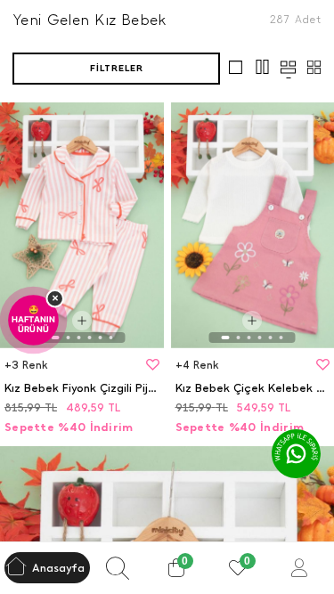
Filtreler (116, 68)
